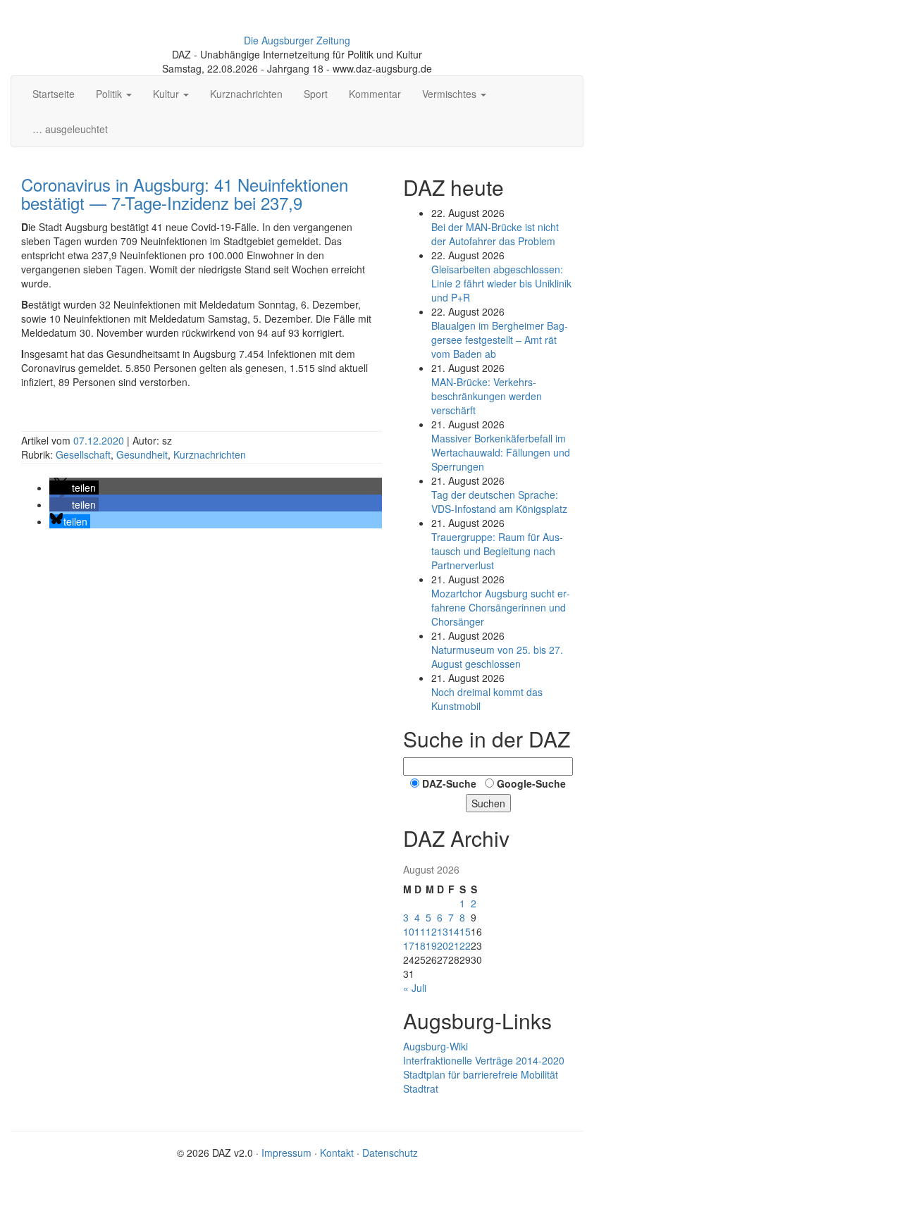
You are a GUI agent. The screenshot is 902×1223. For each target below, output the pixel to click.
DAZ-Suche (449, 783)
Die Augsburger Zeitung (297, 40)
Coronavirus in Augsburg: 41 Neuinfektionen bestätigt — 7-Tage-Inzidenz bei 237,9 (184, 193)
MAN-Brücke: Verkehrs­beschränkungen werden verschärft (486, 396)
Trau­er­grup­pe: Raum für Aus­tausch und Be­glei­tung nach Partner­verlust (497, 551)
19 (431, 945)
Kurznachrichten (246, 94)
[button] (74, 487)
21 (453, 945)
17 (408, 945)
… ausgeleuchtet (70, 129)
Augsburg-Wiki (435, 1046)
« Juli (414, 988)
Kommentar (375, 94)
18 (420, 945)
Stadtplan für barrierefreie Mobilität (480, 1074)
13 (442, 931)
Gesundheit (142, 454)
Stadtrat (420, 1088)
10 (408, 931)
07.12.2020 (100, 440)
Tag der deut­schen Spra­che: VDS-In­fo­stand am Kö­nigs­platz (499, 502)
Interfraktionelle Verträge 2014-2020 (483, 1060)
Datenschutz (390, 1153)
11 (420, 931)
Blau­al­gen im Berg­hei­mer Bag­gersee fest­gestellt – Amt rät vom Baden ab (499, 339)
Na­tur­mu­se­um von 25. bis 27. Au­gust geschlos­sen (497, 656)
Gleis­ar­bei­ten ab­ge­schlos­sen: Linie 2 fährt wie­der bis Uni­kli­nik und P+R (501, 283)
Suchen (488, 803)
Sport (316, 94)
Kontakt (337, 1153)
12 (431, 931)
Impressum (286, 1153)
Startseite (53, 94)
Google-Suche (531, 783)
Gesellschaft (83, 454)
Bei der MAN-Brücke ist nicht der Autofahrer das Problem (495, 234)
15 (465, 931)
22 (465, 945)
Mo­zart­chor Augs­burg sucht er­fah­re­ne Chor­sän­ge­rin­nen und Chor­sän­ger (500, 607)
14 (453, 931)
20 (442, 945)
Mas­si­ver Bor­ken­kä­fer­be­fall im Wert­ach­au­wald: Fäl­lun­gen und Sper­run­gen (500, 452)
